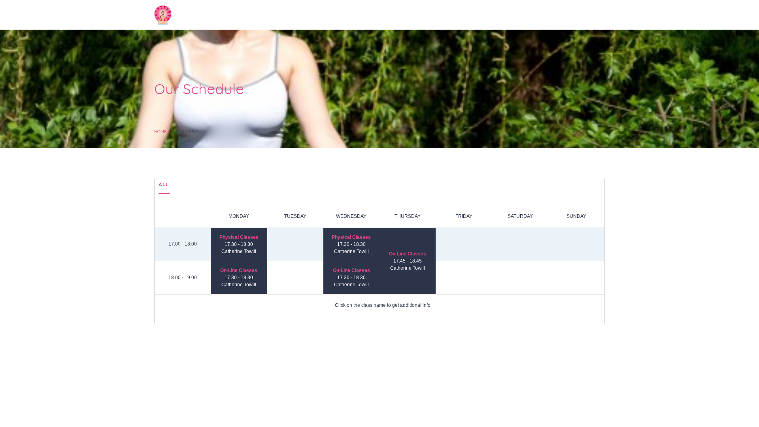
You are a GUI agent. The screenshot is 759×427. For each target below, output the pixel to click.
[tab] (164, 186)
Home (160, 131)
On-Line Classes (238, 270)
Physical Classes (239, 237)
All (164, 184)
